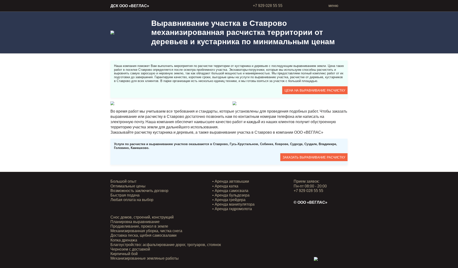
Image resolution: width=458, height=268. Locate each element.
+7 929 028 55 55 (267, 6)
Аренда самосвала (231, 191)
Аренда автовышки (232, 181)
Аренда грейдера (230, 200)
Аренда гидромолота (233, 209)
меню (333, 6)
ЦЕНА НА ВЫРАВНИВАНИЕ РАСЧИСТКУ (315, 90)
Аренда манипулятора (235, 204)
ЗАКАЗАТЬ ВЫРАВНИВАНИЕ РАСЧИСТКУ (314, 157)
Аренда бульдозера (232, 195)
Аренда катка (226, 186)
